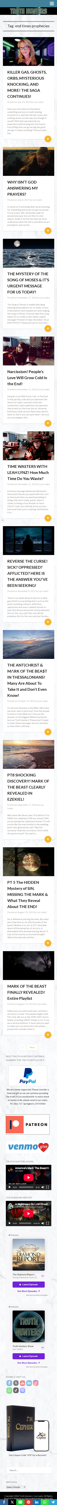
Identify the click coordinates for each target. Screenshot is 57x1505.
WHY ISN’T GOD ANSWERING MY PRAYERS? (22, 188)
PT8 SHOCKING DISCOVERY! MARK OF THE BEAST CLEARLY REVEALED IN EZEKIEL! (28, 787)
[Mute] (42, 1187)
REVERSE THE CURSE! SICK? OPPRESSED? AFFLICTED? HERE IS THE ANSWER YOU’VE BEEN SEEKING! (27, 573)
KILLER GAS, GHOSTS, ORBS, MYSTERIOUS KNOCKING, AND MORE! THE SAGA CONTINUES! (26, 84)
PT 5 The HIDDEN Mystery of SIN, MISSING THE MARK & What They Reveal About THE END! (27, 894)
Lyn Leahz (38, 102)
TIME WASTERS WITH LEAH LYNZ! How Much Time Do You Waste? (28, 472)
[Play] (9, 1187)
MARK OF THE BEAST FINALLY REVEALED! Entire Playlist (27, 992)
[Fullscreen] (47, 1187)
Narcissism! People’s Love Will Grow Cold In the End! (27, 377)
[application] (28, 1177)
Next (32, 1047)
